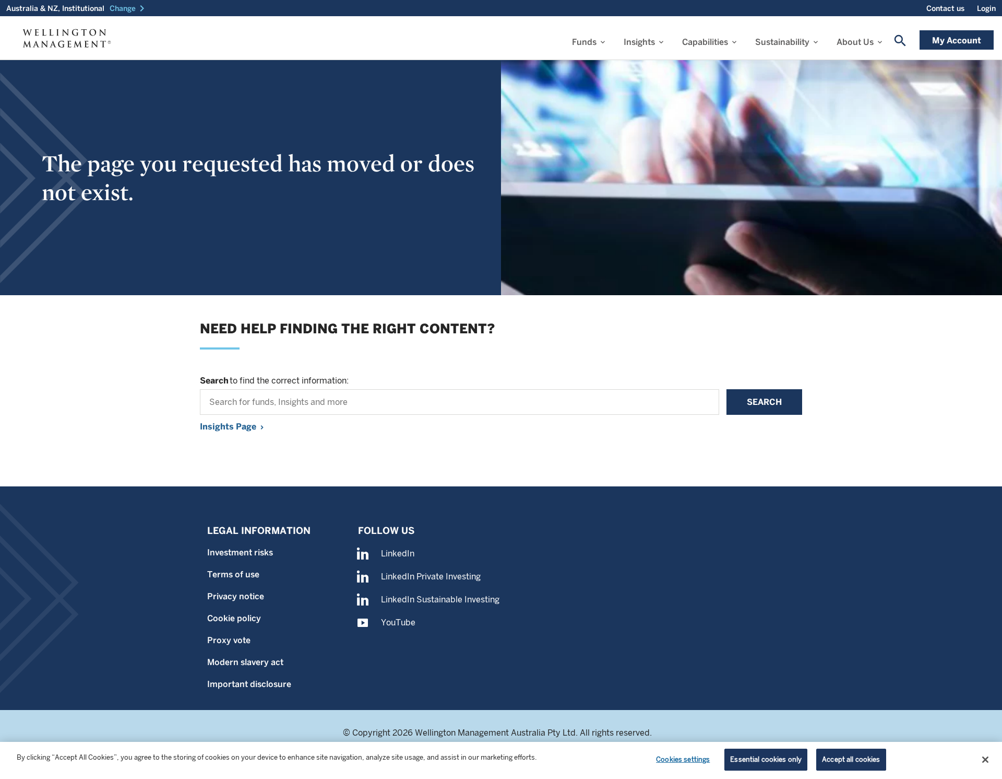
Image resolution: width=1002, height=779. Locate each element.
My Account (956, 40)
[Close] (985, 759)
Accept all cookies (851, 759)
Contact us (945, 8)
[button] (129, 8)
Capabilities (705, 42)
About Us (855, 42)
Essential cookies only (766, 759)
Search (764, 402)
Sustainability (782, 42)
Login (986, 8)
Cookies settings (683, 759)
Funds (584, 42)
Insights (639, 42)
